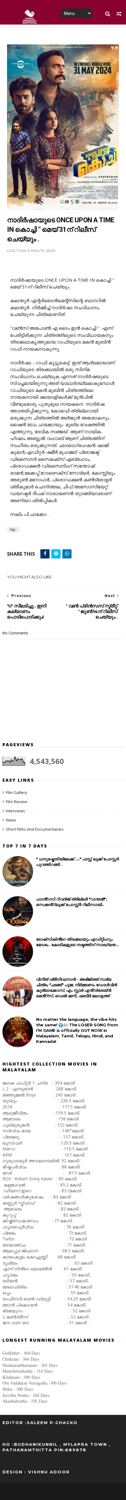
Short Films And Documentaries (35, 829)
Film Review (16, 801)
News (11, 820)
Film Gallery (16, 792)
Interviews (15, 811)
